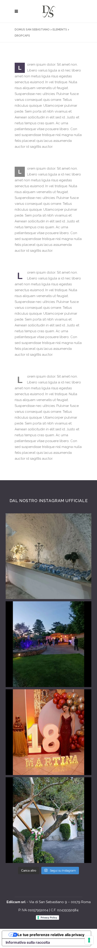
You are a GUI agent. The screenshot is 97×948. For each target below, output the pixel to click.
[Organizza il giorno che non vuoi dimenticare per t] (48, 644)
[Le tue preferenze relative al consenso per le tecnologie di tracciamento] (89, 940)
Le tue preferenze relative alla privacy (51, 934)
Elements (60, 29)
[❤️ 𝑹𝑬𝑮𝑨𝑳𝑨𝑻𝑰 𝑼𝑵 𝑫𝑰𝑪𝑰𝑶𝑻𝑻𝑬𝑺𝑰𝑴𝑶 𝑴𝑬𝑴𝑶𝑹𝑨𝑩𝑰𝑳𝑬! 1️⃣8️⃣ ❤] (48, 732)
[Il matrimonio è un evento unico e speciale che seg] (48, 820)
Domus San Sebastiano (32, 29)
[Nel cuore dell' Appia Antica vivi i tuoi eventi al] (48, 556)
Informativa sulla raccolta (28, 942)
